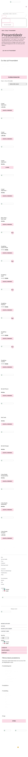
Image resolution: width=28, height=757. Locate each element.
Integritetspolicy (4, 572)
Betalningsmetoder (4, 565)
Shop (6, 30)
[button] (14, 51)
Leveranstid (3, 568)
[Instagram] (11, 594)
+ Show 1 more (8, 710)
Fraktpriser (3, 563)
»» (4, 549)
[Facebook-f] (14, 594)
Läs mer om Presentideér (9, 50)
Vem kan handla (4, 559)
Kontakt (2, 584)
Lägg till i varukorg (7, 110)
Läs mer (7, 167)
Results (6, 20)
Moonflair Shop (5, 623)
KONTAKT (4, 652)
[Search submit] (4, 16)
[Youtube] (17, 594)
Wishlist (2, 580)
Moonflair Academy (6, 628)
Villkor (2, 574)
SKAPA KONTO (5, 650)
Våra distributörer (4, 578)
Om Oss (3, 626)
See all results (7, 24)
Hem (3, 30)
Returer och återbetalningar (6, 570)
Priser (2, 561)
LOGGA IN (4, 647)
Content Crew (5, 631)
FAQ (2, 582)
